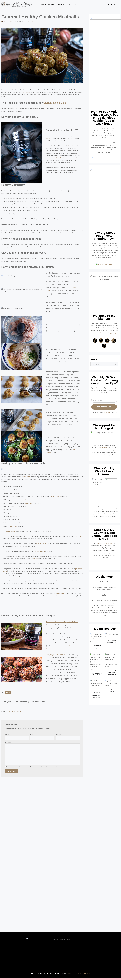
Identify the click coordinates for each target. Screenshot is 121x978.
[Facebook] (105, 4)
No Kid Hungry (104, 447)
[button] (53, 4)
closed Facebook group (105, 543)
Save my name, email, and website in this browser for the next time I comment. (31, 767)
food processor (56, 496)
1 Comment (29, 21)
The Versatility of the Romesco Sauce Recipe (96, 647)
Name (7, 734)
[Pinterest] (118, 4)
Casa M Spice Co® (54, 102)
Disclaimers (86, 973)
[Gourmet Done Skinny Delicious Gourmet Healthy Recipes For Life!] (16, 4)
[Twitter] (108, 4)
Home (43, 4)
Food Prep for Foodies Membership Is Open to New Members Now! (96, 696)
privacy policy (107, 412)
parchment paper (39, 551)
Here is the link (61, 593)
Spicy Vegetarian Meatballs (56, 655)
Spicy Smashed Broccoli (15, 711)
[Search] (84, 4)
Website (58, 734)
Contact (77, 4)
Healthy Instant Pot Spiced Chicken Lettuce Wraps (112, 672)
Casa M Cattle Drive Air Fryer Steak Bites (62, 622)
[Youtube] (111, 4)
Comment (8, 742)
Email (32, 734)
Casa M (8, 692)
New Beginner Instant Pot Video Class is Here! (112, 642)
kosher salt (13, 526)
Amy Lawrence (8, 21)
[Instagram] (115, 4)
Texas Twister (25, 92)
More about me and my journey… (106, 333)
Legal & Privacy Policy (74, 973)
